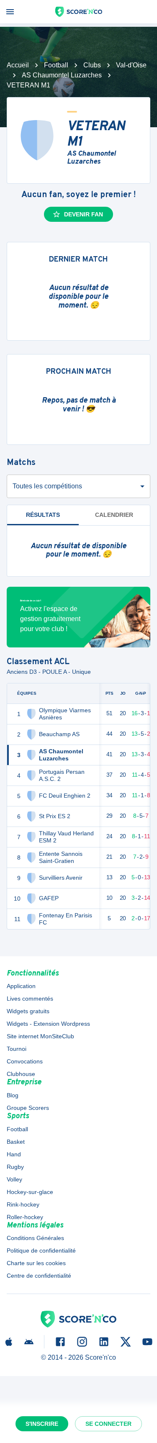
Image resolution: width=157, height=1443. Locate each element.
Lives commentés (30, 998)
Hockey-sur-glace (30, 1192)
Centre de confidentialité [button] (39, 1275)
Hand (14, 1154)
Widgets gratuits (28, 1011)
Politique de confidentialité (41, 1250)
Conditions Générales (35, 1238)
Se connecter (108, 1423)
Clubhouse (21, 1074)
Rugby (15, 1166)
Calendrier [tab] (114, 514)
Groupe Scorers (28, 1107)
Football (56, 65)
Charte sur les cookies (36, 1263)
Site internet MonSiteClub (40, 1036)
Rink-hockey (23, 1204)
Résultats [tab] (43, 514)
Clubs (92, 65)
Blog (12, 1095)
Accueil (18, 65)
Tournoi (16, 1048)
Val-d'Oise (131, 65)
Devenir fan (83, 214)
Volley (14, 1179)
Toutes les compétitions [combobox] (47, 486)
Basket (16, 1141)
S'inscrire (42, 1423)
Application (21, 986)
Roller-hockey (25, 1217)
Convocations (25, 1061)
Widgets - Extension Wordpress (48, 1023)
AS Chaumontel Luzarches (62, 75)
